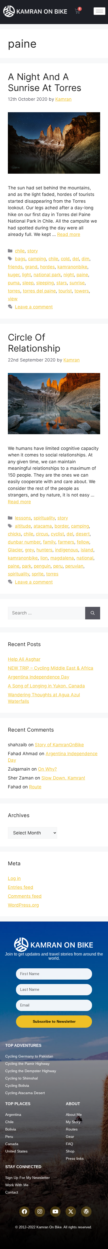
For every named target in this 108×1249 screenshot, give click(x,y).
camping (37, 258)
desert (83, 533)
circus (42, 533)
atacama (43, 526)
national (85, 558)
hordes (47, 266)
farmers (66, 542)
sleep (28, 282)
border (61, 526)
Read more (68, 234)
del (75, 258)
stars (61, 282)
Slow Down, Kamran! (63, 778)
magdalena (62, 558)
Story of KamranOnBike (59, 744)
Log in (14, 878)
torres (14, 290)
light (26, 274)
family (49, 542)
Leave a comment (34, 306)
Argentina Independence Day (38, 677)
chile (20, 250)
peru (58, 566)
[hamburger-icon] (99, 11)
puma (14, 282)
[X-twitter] (71, 1211)
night (68, 274)
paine (82, 274)
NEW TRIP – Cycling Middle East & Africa (50, 668)
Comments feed (25, 896)
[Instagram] (40, 1211)
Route (35, 786)
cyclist (57, 533)
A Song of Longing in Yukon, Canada (46, 685)
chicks (14, 533)
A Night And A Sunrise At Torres (44, 82)
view (13, 298)
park (26, 566)
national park (47, 274)
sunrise (77, 282)
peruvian (74, 566)
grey (29, 549)
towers (81, 290)
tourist (65, 290)
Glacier (15, 549)
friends (15, 266)
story (32, 250)
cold (65, 258)
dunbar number (24, 542)
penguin (42, 566)
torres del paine (39, 290)
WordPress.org (23, 905)
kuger (13, 274)
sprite (38, 574)
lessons (23, 518)
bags (20, 258)
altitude (23, 526)
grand (31, 266)
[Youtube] (55, 1211)
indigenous (66, 549)
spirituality (44, 518)
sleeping (45, 282)
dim (85, 258)
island (87, 549)
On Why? (47, 769)
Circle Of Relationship (34, 343)
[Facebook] (24, 1211)
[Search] (92, 613)
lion (44, 558)
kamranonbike (72, 266)
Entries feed (20, 887)
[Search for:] (46, 613)
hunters (44, 549)
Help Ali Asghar (24, 659)
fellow (83, 542)
